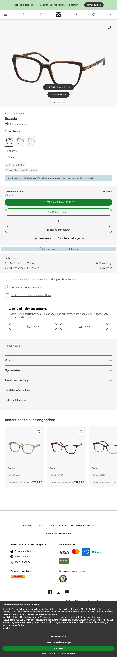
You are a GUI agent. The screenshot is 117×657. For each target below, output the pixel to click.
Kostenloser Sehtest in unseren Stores (31, 295)
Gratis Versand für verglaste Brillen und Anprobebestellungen (43, 279)
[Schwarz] (31, 141)
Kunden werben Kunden (58, 533)
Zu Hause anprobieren (58, 229)
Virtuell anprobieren (60, 87)
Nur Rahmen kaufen (58, 212)
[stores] (41, 15)
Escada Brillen (18, 113)
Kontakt (40, 525)
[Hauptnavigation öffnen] (5, 14)
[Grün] (20, 141)
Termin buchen (94, 5)
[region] (58, 457)
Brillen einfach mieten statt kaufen (60, 249)
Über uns (27, 525)
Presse (62, 525)
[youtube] (67, 591)
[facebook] (50, 591)
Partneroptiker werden (83, 525)
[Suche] (23, 14)
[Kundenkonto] (76, 15)
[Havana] (9, 141)
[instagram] (58, 591)
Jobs (51, 525)
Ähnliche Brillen (58, 94)
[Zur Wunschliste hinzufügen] (109, 27)
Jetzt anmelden (46, 178)
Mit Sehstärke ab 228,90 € (61, 202)
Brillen (7, 113)
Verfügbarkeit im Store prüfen (23, 170)
